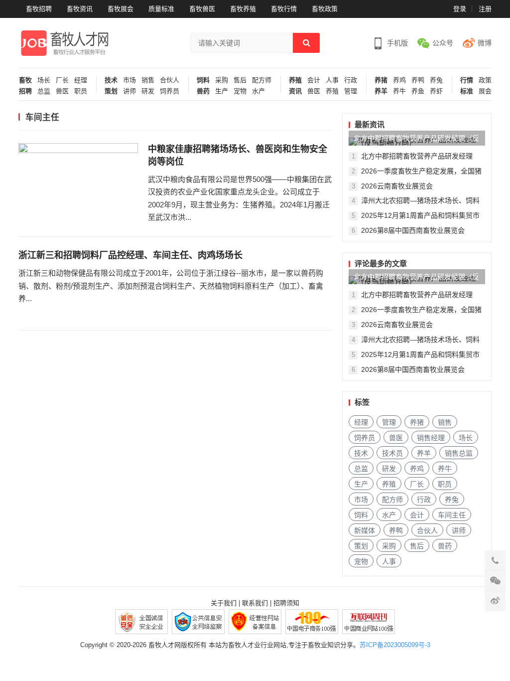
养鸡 (399, 80)
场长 (43, 80)
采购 (221, 80)
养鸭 (417, 80)
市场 (129, 80)
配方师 (261, 80)
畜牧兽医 (202, 8)
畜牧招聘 (39, 8)
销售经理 (431, 438)
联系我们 (255, 603)
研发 (147, 91)
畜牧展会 (120, 8)
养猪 (381, 80)
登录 (459, 8)
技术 (111, 80)
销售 (147, 80)
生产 (221, 91)
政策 (485, 80)
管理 (350, 91)
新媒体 (364, 530)
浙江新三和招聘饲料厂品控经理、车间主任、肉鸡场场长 (130, 255)
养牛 (399, 91)
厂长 (62, 80)
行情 (466, 80)
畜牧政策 (325, 8)
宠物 (240, 91)
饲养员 (169, 91)
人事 (332, 80)
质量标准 (161, 8)
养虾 (436, 91)
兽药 (203, 91)
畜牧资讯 (80, 8)
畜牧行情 (284, 8)
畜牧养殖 (243, 8)
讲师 (129, 91)
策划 (111, 91)
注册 (485, 8)
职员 (80, 91)
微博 (485, 43)
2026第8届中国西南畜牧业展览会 (413, 230)
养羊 (381, 91)
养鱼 (417, 91)
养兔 (436, 80)
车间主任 (452, 515)
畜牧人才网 (164, 645)
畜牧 (25, 80)
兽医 (62, 91)
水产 (258, 91)
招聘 (25, 91)
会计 (313, 80)
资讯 (295, 91)
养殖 (295, 80)
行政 (350, 80)
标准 (466, 91)
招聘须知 (286, 603)
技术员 (392, 453)
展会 (485, 91)
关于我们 (224, 603)
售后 (240, 80)
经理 (80, 80)
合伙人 (169, 80)
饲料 (203, 80)
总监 (43, 91)
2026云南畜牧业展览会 (397, 186)
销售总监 (459, 453)
